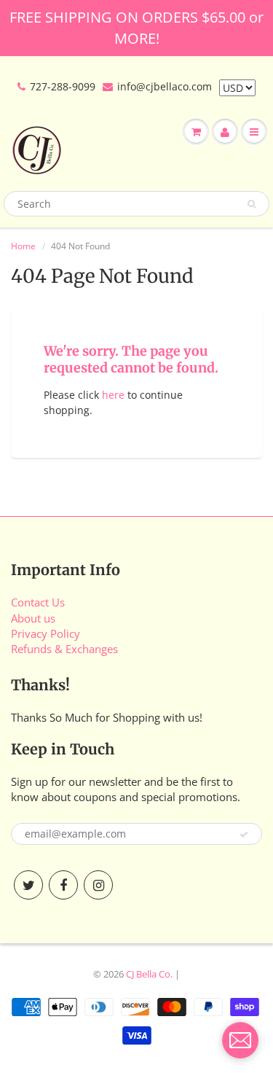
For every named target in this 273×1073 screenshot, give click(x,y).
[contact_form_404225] (240, 1040)
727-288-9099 (62, 86)
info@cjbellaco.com (164, 86)
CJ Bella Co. (149, 973)
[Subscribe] (244, 834)
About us (33, 618)
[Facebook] (63, 885)
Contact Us (38, 602)
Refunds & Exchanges (64, 648)
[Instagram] (98, 885)
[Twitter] (28, 885)
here (113, 395)
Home (23, 246)
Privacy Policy (45, 633)
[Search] (251, 204)
